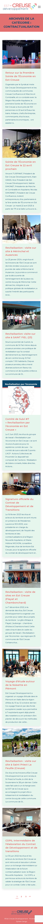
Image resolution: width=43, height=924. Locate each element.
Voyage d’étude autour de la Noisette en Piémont (20, 685)
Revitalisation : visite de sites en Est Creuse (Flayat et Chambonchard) (20, 597)
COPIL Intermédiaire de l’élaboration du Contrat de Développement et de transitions (21, 846)
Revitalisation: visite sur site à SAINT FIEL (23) (20, 335)
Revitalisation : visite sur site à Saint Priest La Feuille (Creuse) (20, 765)
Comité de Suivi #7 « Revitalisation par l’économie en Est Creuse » (17, 424)
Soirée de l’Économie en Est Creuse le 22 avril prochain (20, 165)
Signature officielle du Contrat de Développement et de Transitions (19, 504)
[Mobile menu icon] (39, 7)
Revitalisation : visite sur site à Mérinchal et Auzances (20, 251)
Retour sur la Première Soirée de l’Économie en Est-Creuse (20, 76)
